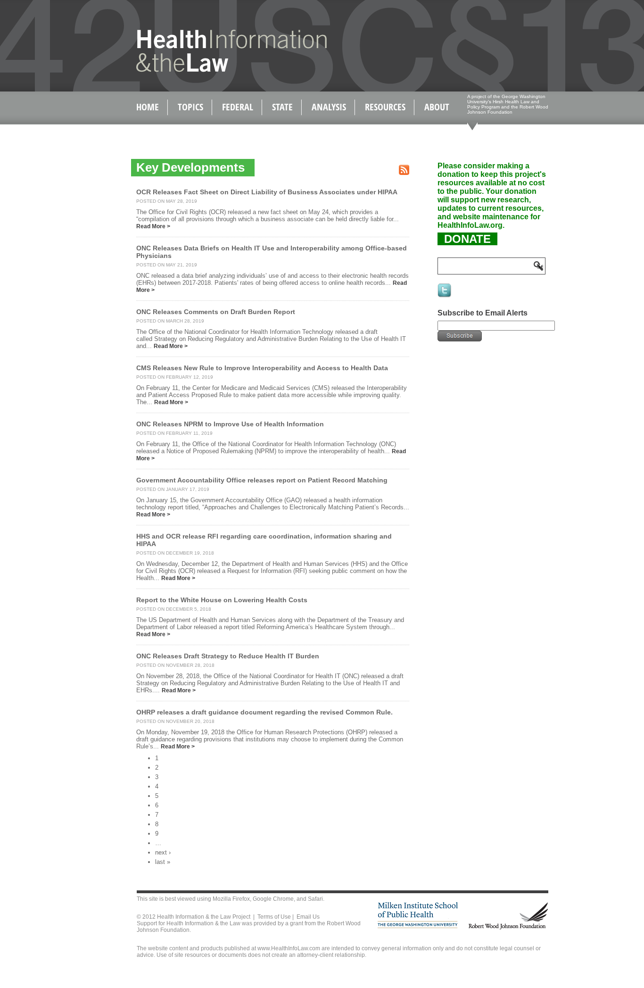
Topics (190, 106)
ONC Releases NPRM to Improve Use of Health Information (230, 424)
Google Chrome (273, 899)
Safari (315, 899)
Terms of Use (274, 916)
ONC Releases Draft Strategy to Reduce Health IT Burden (227, 656)
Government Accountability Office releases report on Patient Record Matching (262, 480)
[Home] (211, 70)
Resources (385, 106)
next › (163, 852)
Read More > (153, 226)
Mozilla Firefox (231, 899)
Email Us (308, 916)
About (436, 106)
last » (162, 861)
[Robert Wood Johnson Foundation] (507, 927)
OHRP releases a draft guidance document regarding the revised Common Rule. (264, 712)
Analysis (329, 106)
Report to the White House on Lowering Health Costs (221, 600)
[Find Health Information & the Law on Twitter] (445, 296)
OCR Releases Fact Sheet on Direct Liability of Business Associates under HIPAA (266, 192)
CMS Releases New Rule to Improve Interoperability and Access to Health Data (262, 368)
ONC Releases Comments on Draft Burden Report (215, 311)
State (282, 106)
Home (147, 106)
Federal (237, 106)
